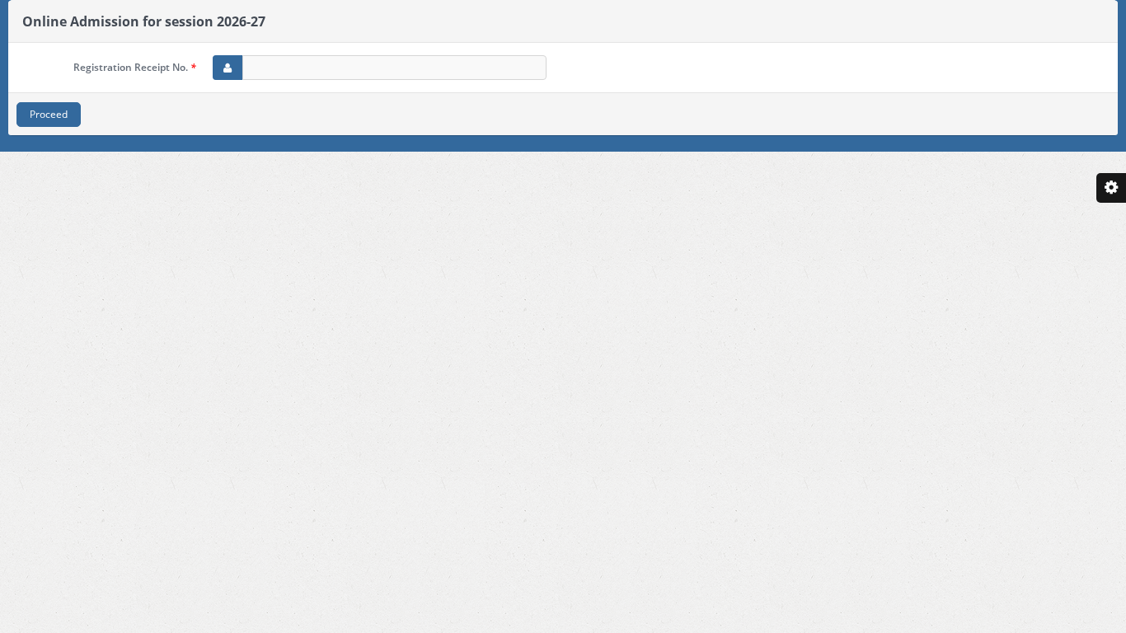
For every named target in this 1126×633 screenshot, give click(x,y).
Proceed (49, 114)
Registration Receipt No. (134, 67)
